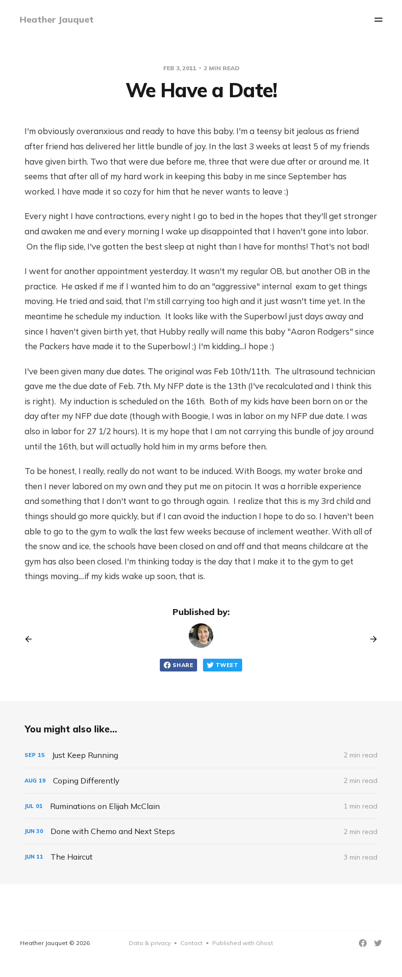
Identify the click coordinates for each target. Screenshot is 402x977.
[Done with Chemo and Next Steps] (201, 831)
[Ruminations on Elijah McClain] (201, 806)
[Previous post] (32, 639)
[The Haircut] (201, 856)
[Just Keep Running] (201, 755)
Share (183, 665)
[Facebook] (363, 943)
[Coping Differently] (201, 780)
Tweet (227, 665)
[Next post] (370, 639)
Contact (191, 943)
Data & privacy (150, 943)
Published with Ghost (242, 943)
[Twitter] (378, 943)
